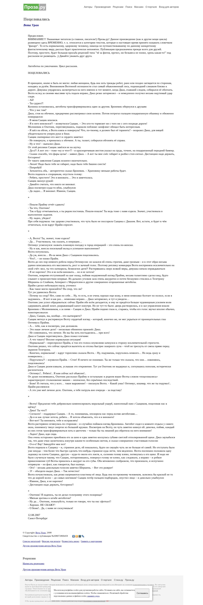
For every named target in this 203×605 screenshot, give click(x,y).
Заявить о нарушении (91, 541)
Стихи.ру (118, 580)
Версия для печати (51, 541)
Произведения (103, 7)
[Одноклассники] (76, 536)
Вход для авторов (169, 7)
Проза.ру (129, 580)
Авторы (88, 7)
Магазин (138, 7)
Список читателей (31, 541)
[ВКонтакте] (73, 536)
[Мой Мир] (79, 536)
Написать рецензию (33, 563)
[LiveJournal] (83, 536)
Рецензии (118, 7)
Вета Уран (31, 25)
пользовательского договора (143, 585)
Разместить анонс (70, 541)
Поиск (128, 7)
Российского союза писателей (94, 601)
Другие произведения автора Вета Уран (42, 546)
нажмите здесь (93, 596)
